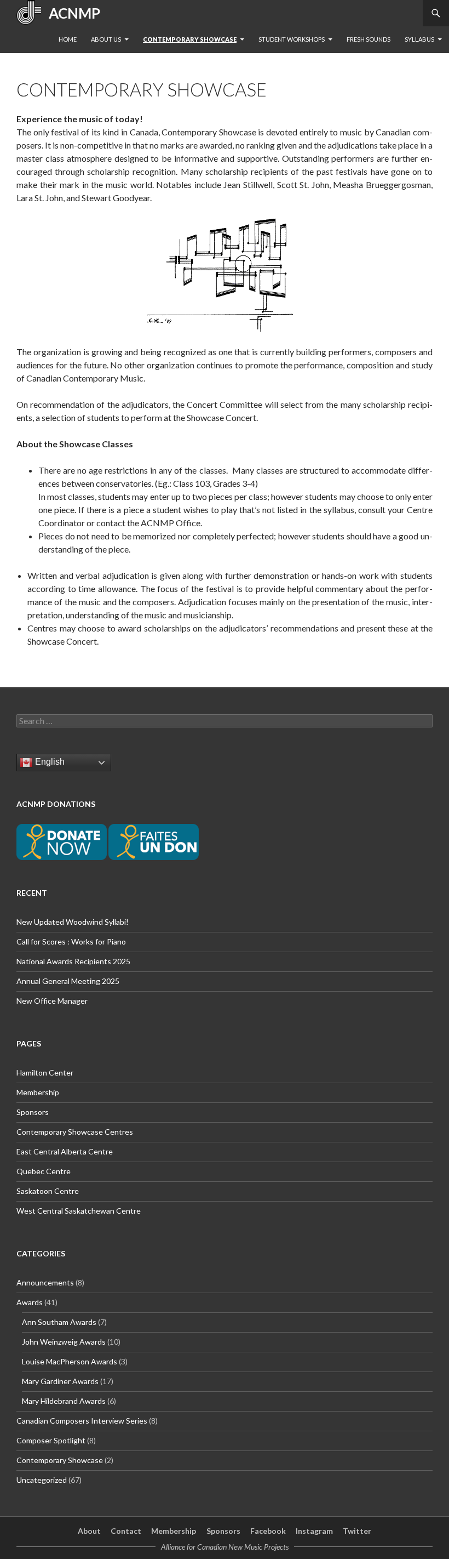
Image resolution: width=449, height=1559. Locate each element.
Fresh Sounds (368, 39)
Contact (126, 1530)
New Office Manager (52, 1000)
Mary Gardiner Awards (60, 1381)
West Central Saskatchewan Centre (78, 1210)
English (49, 761)
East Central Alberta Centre (64, 1151)
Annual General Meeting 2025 (67, 981)
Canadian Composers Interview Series (81, 1420)
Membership (37, 1092)
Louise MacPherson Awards (69, 1361)
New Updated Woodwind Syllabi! (72, 921)
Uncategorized (41, 1479)
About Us (106, 39)
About (89, 1530)
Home (68, 39)
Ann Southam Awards (59, 1322)
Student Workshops (291, 39)
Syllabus (419, 39)
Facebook (268, 1530)
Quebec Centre (43, 1171)
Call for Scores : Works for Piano (71, 941)
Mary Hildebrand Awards (64, 1401)
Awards (29, 1302)
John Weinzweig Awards (64, 1341)
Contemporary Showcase (190, 39)
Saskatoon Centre (47, 1191)
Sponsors (32, 1112)
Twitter (357, 1530)
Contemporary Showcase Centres (74, 1131)
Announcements (45, 1282)
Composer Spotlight (50, 1440)
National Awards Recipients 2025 (73, 961)
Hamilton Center (44, 1072)
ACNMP (71, 13)
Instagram (314, 1530)
